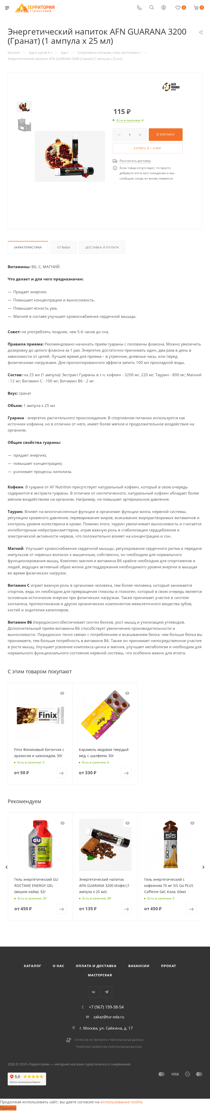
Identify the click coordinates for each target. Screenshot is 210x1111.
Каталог (32, 965)
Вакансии (138, 965)
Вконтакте (93, 992)
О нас (58, 965)
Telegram (106, 992)
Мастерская (100, 975)
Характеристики (28, 247)
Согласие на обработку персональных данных (109, 1040)
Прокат (168, 965)
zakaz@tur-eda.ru (108, 1016)
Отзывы (63, 247)
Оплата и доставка (96, 965)
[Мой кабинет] (163, 8)
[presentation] (6, 867)
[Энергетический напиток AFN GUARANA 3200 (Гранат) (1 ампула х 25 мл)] (70, 156)
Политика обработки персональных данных (109, 1047)
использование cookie (121, 1101)
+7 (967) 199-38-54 (106, 1007)
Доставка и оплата (102, 247)
